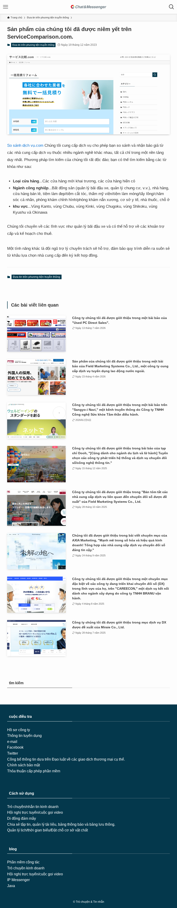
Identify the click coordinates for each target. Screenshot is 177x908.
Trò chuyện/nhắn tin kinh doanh (33, 807)
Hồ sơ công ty (18, 730)
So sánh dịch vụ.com (25, 145)
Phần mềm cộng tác (23, 862)
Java (11, 886)
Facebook (15, 747)
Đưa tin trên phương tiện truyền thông (33, 44)
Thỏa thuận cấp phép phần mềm (33, 771)
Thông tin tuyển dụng (24, 736)
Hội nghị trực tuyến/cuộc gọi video (35, 812)
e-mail (12, 742)
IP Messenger (18, 880)
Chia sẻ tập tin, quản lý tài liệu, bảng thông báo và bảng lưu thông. (61, 824)
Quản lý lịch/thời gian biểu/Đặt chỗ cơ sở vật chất (47, 830)
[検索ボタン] (171, 6)
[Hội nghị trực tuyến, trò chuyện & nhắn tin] (88, 6)
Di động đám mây (21, 818)
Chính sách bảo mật (23, 765)
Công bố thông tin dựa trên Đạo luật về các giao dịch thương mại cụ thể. (66, 759)
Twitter (12, 753)
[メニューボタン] (5, 6)
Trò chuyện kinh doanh (25, 868)
